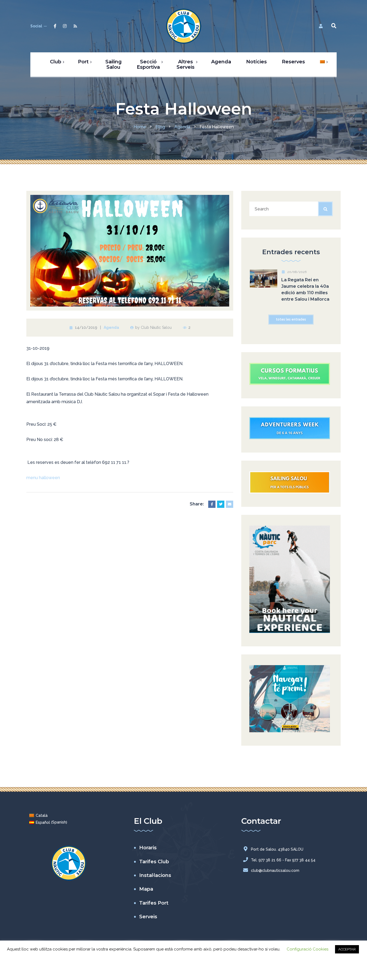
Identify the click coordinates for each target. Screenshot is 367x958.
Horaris (148, 848)
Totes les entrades (291, 319)
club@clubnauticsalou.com (275, 870)
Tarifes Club (154, 862)
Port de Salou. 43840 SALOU (277, 849)
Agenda (111, 327)
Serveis (148, 917)
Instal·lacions (155, 875)
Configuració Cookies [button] (307, 949)
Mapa (146, 889)
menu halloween (43, 477)
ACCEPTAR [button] (347, 949)
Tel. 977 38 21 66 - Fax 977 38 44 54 (283, 860)
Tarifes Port (153, 903)
